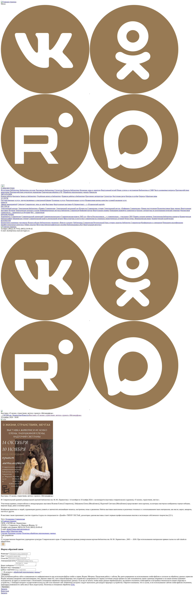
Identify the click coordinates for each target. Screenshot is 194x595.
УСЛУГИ (4, 198)
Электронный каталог (9, 208)
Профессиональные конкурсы (12, 225)
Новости (25, 415)
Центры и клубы (132, 196)
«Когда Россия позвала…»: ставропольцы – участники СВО (110, 216)
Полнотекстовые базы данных (168, 208)
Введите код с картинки (11, 567)
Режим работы (6, 196)
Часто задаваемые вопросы (164, 190)
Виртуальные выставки (63, 204)
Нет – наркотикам (37, 212)
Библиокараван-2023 (75, 225)
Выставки (49, 204)
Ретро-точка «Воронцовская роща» (138, 219)
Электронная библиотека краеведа (166, 216)
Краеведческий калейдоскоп (163, 219)
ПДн (73, 585)
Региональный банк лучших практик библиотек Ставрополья (117, 223)
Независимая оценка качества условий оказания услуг (106, 200)
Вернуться (5, 591)
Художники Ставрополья (15, 519)
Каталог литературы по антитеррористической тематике (158, 210)
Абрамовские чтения (20, 219)
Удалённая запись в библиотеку (49, 196)
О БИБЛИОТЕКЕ (8, 188)
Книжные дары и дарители (90, 190)
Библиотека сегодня (27, 190)
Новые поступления (149, 208)
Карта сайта (5, 531)
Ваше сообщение (8, 565)
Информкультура (85, 210)
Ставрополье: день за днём (35, 204)
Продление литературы (94, 196)
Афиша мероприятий (9, 204)
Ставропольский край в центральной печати (46, 219)
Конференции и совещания (151, 223)
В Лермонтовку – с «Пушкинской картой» (88, 204)
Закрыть (4, 589)
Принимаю (5, 587)
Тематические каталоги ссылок (28, 210)
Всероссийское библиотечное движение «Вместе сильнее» (50, 223)
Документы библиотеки (45, 190)
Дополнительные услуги (75, 200)
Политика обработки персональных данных (39, 533)
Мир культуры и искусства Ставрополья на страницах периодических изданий (93, 219)
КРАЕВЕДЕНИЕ (7, 214)
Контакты (16, 196)
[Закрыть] (3, 544)
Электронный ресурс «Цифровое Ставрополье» (122, 208)
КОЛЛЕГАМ (6, 221)
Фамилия (5, 554)
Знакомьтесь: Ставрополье (11, 216)
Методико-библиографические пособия (51, 225)
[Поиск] (6, 186)
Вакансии (93, 192)
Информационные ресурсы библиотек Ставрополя (59, 210)
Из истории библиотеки (10, 190)
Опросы (142, 196)
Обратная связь (151, 196)
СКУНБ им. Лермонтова (12, 415)
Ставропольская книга (52, 216)
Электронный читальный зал (67, 208)
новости (4, 202)
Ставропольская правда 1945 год (73, 216)
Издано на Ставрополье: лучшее (91, 208)
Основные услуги (58, 200)
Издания (12, 210)
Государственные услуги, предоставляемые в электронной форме (26, 200)
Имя (3, 556)
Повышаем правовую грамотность (123, 210)
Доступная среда (118, 196)
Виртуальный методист (92, 225)
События (21, 204)
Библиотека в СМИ (146, 190)
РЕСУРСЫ (5, 206)
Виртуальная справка (101, 210)
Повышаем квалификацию (172, 223)
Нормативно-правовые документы (14, 223)
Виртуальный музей (109, 190)
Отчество (4, 558)
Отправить (5, 574)
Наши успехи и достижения (127, 190)
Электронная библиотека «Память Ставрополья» (37, 208)
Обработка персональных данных (76, 192)
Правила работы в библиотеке (73, 196)
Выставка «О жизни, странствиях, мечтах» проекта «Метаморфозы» (55, 415)
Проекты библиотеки (71, 190)
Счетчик (4, 533)
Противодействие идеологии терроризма (25, 192)
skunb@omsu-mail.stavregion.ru (18, 529)
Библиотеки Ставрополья (83, 223)
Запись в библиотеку (28, 196)
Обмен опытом (30, 225)
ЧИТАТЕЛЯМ (6, 194)
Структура (58, 190)
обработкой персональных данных (27, 572)
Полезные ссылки (15, 533)
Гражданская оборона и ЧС (52, 192)
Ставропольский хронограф (32, 216)
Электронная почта (9, 561)
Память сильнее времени (142, 216)
